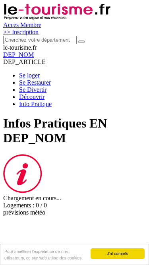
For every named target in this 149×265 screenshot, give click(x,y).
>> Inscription (21, 32)
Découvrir (32, 96)
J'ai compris (117, 253)
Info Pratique (35, 104)
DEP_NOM (18, 54)
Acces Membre (22, 24)
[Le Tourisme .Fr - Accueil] (57, 17)
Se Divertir (32, 89)
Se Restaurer (35, 82)
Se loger (29, 75)
